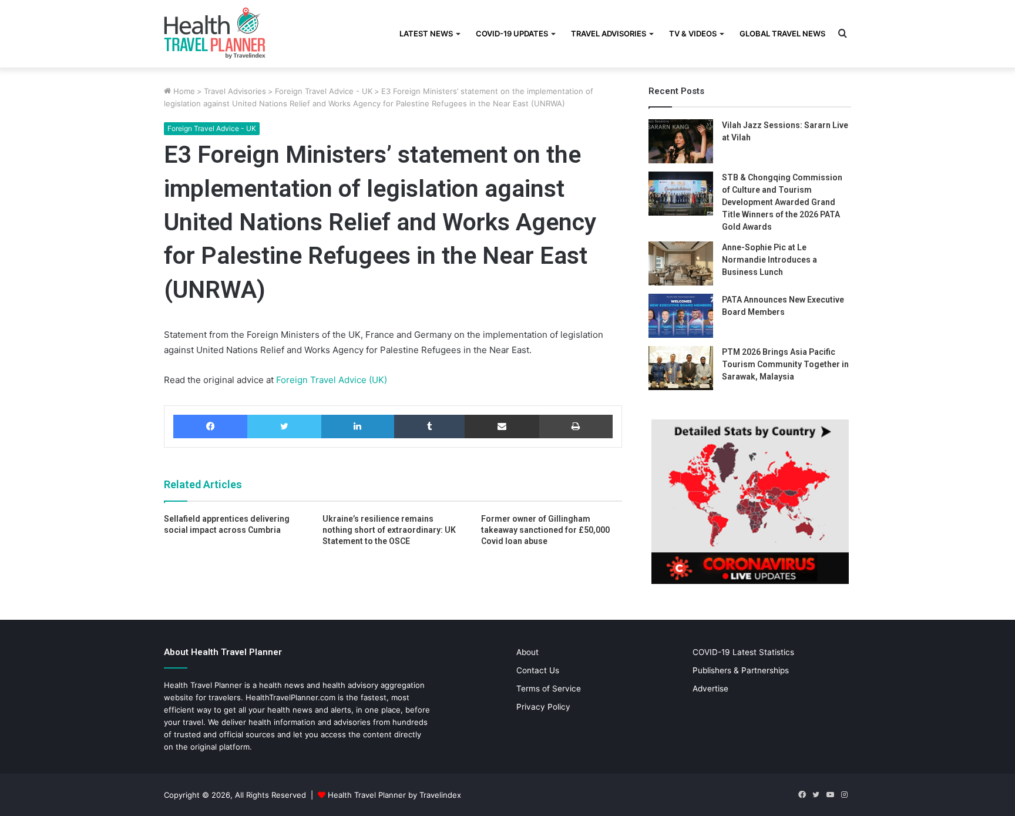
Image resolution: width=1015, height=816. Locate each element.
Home (183, 91)
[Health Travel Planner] (244, 32)
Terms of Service (548, 688)
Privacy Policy (543, 706)
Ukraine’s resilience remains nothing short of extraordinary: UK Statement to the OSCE (389, 530)
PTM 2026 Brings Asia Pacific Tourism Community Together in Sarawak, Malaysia (785, 364)
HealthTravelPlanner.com (290, 697)
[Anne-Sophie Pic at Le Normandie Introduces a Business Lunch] (680, 263)
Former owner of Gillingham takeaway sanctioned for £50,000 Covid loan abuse (545, 530)
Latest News (426, 33)
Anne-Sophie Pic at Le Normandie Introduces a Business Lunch (769, 260)
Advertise (710, 688)
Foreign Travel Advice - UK (323, 91)
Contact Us (537, 670)
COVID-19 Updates (512, 33)
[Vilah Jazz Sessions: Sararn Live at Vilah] (680, 141)
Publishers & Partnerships (741, 670)
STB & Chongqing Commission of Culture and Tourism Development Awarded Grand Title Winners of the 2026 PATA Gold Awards (782, 202)
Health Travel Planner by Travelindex (394, 795)
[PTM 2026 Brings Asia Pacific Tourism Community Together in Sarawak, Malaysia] (680, 368)
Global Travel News (782, 33)
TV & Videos (693, 33)
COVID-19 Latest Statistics (743, 652)
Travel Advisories (608, 33)
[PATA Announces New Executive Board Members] (680, 316)
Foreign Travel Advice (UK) (330, 379)
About (527, 652)
